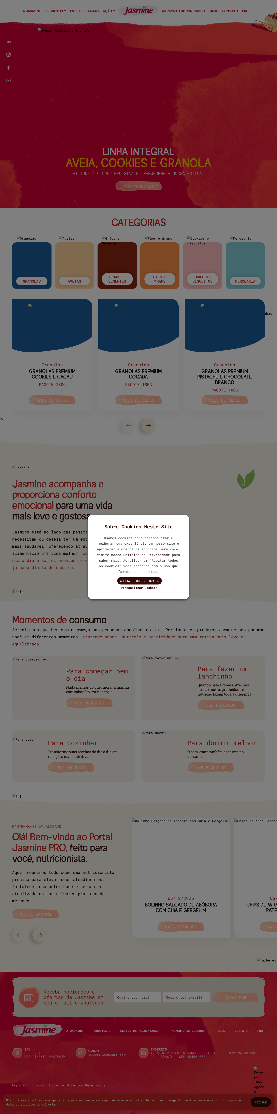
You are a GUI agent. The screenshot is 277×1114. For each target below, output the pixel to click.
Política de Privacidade (146, 554)
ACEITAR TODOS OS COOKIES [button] (139, 581)
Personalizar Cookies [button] (139, 587)
